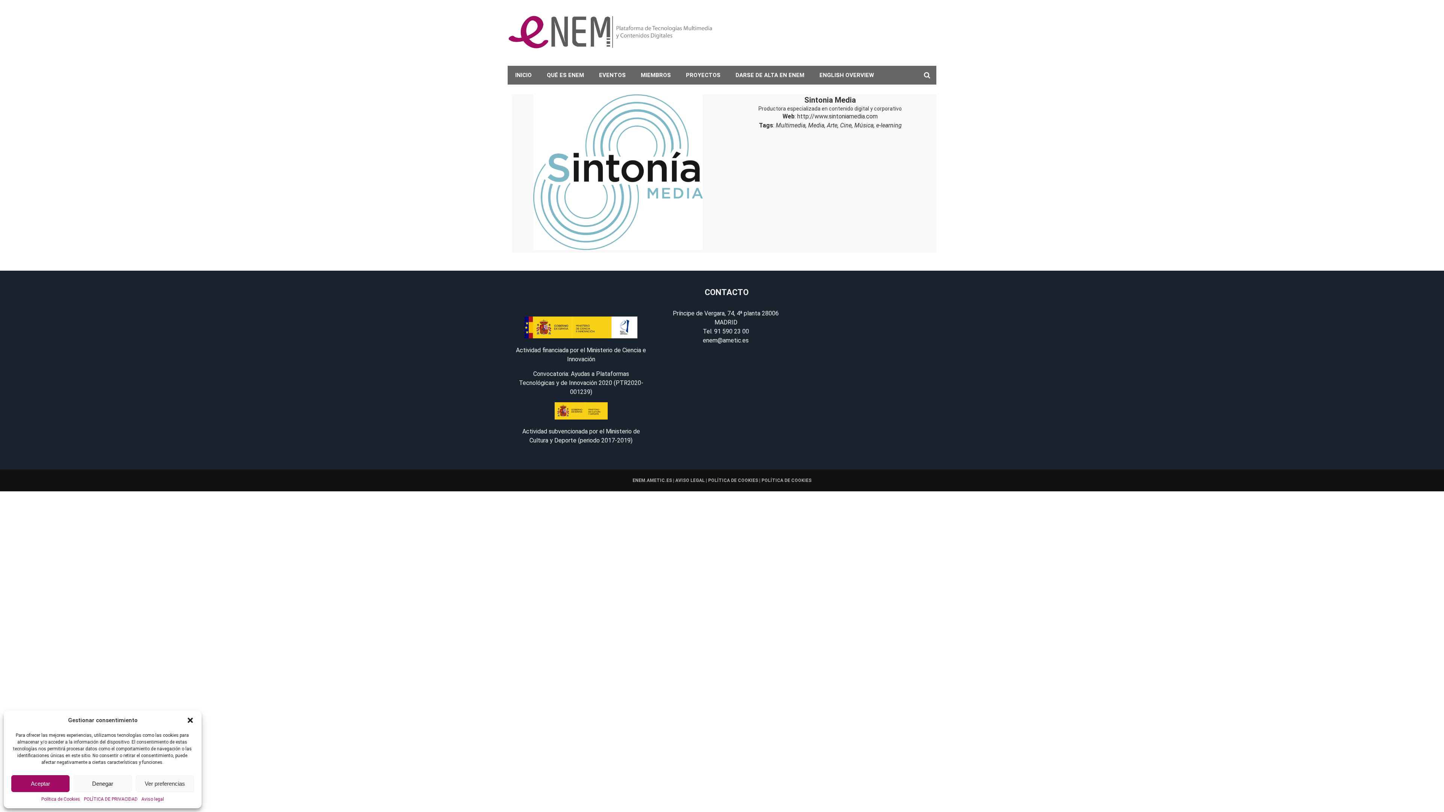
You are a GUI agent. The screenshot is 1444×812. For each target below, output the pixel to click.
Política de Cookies (60, 799)
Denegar (102, 783)
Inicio (523, 75)
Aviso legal (152, 799)
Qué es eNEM (565, 75)
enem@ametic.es (726, 340)
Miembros (656, 75)
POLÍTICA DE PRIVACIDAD (111, 799)
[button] (190, 720)
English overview (846, 75)
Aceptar (40, 783)
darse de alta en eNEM (770, 75)
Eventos (612, 75)
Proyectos (703, 75)
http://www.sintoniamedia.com (837, 116)
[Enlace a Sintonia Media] (618, 173)
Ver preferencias (165, 783)
